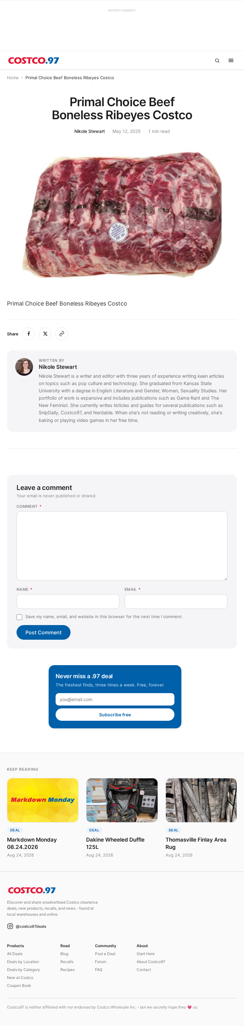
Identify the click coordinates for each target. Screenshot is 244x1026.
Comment (29, 506)
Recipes (67, 969)
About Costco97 (151, 961)
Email (133, 589)
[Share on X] (45, 333)
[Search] (217, 60)
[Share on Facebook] (28, 333)
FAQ (98, 969)
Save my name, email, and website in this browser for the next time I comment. (104, 616)
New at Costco (20, 977)
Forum (100, 961)
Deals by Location (23, 961)
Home (13, 77)
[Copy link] (61, 333)
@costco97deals (31, 926)
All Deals (15, 953)
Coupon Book (19, 985)
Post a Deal (105, 953)
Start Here (146, 953)
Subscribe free (115, 714)
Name (24, 589)
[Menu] (231, 60)
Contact (144, 969)
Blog (64, 953)
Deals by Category (23, 969)
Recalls (66, 961)
